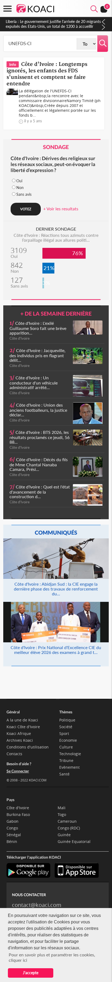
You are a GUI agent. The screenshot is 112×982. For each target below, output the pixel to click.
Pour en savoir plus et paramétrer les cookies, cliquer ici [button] (52, 957)
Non (20, 187)
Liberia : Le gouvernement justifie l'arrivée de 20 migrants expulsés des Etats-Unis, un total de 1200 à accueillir (53, 24)
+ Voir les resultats (60, 208)
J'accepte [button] (30, 972)
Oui (19, 180)
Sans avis (24, 194)
